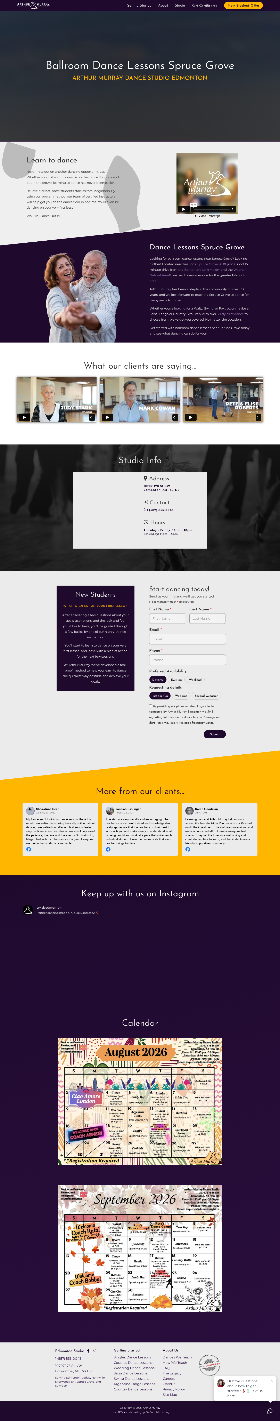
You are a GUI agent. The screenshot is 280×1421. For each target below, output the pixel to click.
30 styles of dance (230, 314)
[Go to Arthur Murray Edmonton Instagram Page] (94, 1350)
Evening (176, 680)
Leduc (86, 1377)
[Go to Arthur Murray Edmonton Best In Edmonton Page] (212, 1374)
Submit (215, 734)
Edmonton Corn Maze (201, 270)
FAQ (166, 1368)
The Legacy (172, 1373)
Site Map (170, 1394)
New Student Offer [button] (244, 5)
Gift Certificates (204, 6)
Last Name (199, 609)
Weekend (195, 680)
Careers (169, 1378)
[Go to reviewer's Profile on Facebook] (189, 811)
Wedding (181, 696)
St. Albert (61, 1385)
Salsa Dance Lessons (130, 1373)
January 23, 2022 (46, 812)
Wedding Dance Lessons (134, 1368)
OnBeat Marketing (158, 1412)
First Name (159, 609)
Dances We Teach (177, 1357)
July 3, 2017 (202, 812)
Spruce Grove (85, 1381)
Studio (180, 6)
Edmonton (73, 1377)
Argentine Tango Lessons (134, 1384)
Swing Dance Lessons (131, 1378)
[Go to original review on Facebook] (60, 850)
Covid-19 (169, 1384)
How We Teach (175, 1362)
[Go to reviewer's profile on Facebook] (110, 811)
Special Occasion (206, 696)
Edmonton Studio (69, 1351)
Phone (155, 651)
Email (154, 630)
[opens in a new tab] (140, 1105)
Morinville (98, 1377)
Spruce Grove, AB (210, 264)
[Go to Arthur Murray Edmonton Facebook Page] (88, 1350)
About (163, 6)
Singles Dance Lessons (132, 1357)
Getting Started (139, 6)
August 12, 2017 (125, 812)
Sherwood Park (65, 1381)
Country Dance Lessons (133, 1389)
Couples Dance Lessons (133, 1362)
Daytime (158, 680)
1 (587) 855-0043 (160, 510)
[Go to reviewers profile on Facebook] (30, 811)
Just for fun (160, 696)
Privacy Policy (174, 1389)
